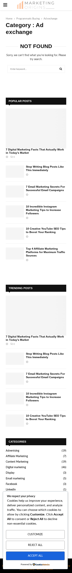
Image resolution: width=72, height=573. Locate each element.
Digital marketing (16, 467)
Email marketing (15, 478)
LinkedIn (11, 489)
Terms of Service (44, 569)
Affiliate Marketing (17, 456)
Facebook (11, 484)
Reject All (35, 545)
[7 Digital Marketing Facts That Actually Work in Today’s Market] (36, 128)
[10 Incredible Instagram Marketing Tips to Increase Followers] (15, 211)
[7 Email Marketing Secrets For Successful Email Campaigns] (15, 192)
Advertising (12, 450)
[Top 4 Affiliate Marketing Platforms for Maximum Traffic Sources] (15, 254)
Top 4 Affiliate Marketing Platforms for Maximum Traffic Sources (45, 252)
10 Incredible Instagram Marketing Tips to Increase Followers (43, 210)
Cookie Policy (27, 569)
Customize (35, 534)
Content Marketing (17, 461)
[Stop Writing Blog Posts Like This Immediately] (15, 172)
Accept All (35, 556)
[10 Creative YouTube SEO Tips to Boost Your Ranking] (15, 233)
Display (10, 473)
